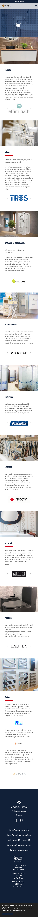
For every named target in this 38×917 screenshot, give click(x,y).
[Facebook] (16, 820)
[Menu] (35, 6)
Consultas (19, 815)
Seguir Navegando (8, 914)
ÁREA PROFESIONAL (19, 2)
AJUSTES (23, 910)
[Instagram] (21, 820)
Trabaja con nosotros (19, 811)
